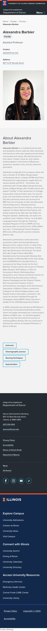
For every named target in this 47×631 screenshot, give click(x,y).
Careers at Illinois (11, 525)
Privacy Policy (9, 440)
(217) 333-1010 (9, 424)
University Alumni (11, 550)
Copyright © (32, 611)
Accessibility (8, 445)
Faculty (22, 21)
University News (10, 531)
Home (5, 21)
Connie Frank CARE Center (16, 592)
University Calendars (12, 561)
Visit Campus (9, 536)
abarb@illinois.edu (10, 52)
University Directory (12, 567)
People (14, 21)
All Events (7, 470)
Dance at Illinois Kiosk (12, 450)
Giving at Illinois (10, 556)
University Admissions (13, 520)
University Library (11, 598)
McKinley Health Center (14, 587)
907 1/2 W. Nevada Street (13, 63)
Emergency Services (12, 581)
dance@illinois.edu (11, 429)
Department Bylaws (11, 454)
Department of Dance (14, 12)
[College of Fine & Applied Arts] (14, 10)
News (5, 465)
